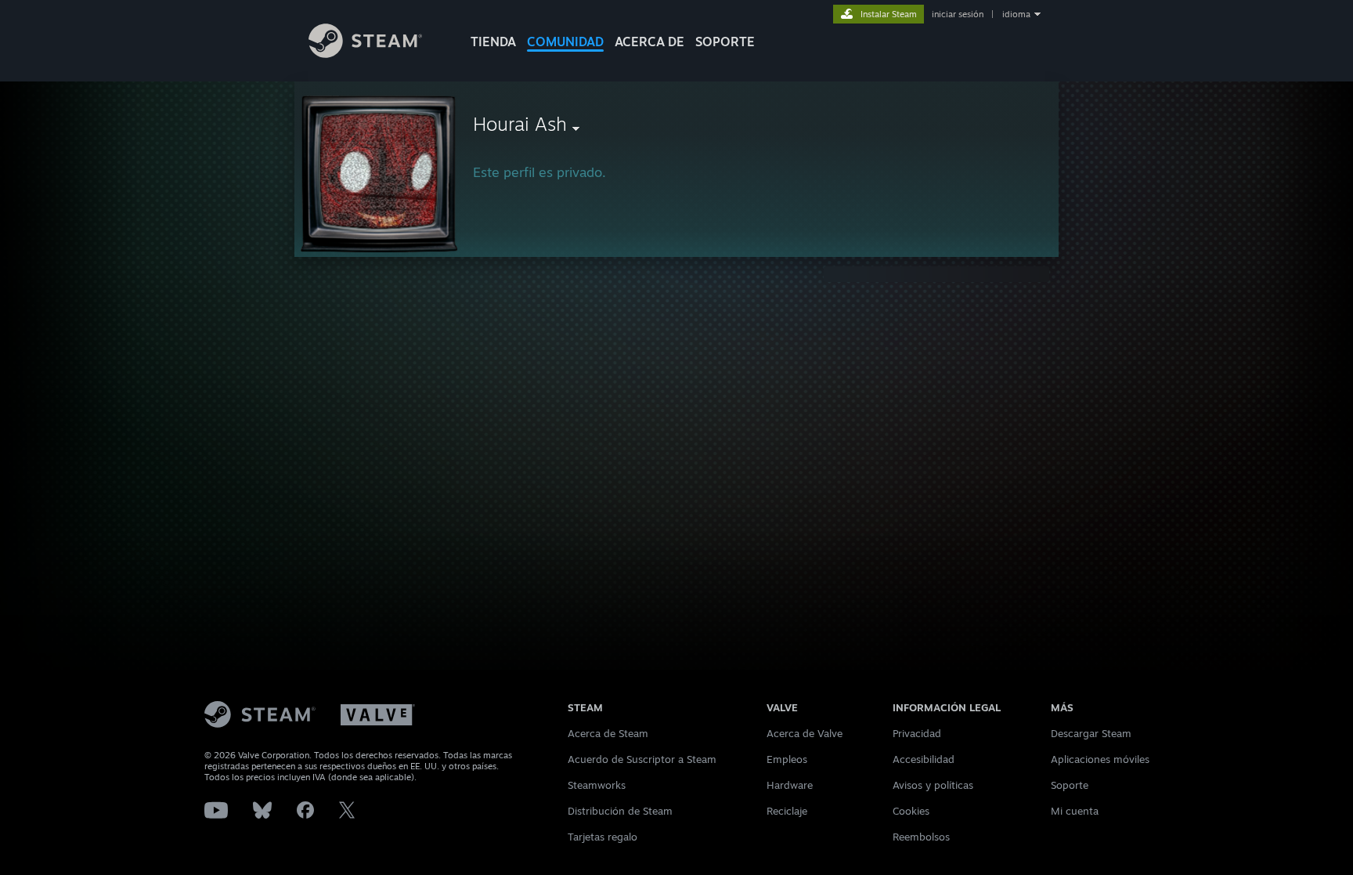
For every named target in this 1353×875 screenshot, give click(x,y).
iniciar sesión (957, 14)
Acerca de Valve (804, 733)
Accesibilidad (923, 759)
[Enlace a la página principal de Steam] (365, 53)
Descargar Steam (1091, 733)
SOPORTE (725, 41)
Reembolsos (921, 836)
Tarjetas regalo (602, 836)
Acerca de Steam (608, 733)
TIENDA (493, 41)
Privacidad (917, 733)
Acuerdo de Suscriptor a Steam (642, 759)
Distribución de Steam (620, 810)
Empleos (787, 759)
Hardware (790, 785)
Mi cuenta (1075, 810)
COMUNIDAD (565, 41)
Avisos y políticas (933, 785)
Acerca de (649, 41)
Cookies (911, 810)
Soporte (1069, 785)
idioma (1016, 14)
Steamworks (597, 785)
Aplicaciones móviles (1100, 759)
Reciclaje (787, 810)
